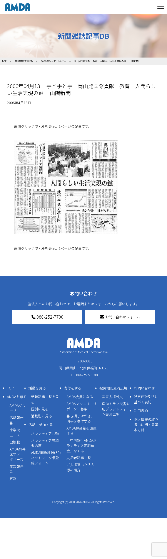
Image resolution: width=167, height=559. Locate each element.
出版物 (15, 442)
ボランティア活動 (45, 433)
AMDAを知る (17, 396)
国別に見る (39, 408)
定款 (13, 478)
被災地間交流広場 (113, 388)
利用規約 (141, 410)
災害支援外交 (112, 396)
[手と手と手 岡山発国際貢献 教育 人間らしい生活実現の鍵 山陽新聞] (83, 187)
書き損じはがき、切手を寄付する (80, 418)
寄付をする (72, 388)
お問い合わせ (144, 388)
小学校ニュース (16, 432)
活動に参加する (40, 424)
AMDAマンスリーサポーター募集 (82, 406)
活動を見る (37, 388)
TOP (10, 388)
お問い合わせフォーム (122, 316)
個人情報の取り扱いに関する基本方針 (146, 424)
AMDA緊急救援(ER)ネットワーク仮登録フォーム (46, 458)
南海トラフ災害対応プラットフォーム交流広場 (116, 409)
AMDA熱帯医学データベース (18, 454)
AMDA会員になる (80, 396)
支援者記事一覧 (79, 457)
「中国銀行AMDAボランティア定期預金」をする (82, 445)
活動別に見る (41, 415)
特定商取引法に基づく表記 (146, 399)
